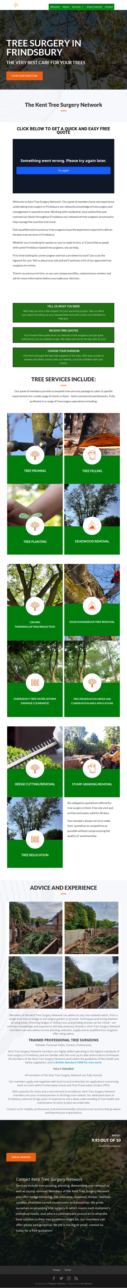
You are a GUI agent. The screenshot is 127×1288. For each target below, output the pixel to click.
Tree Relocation (34, 855)
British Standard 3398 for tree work (78, 1062)
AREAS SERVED (21, 1157)
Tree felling (92, 471)
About (66, 6)
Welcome (55, 6)
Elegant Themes (56, 1283)
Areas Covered (94, 6)
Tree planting (35, 541)
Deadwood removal (92, 541)
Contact (109, 6)
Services (76, 6)
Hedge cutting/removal (35, 784)
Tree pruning (35, 471)
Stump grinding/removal (92, 784)
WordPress (86, 1283)
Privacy (56, 1269)
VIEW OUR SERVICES (24, 75)
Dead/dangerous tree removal (92, 621)
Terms (67, 1269)
